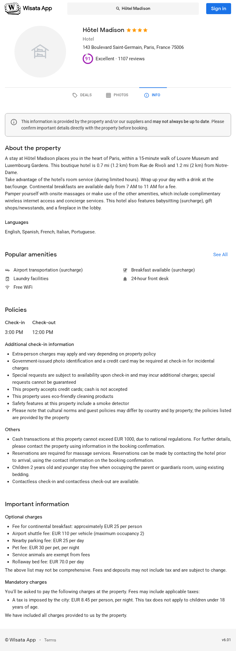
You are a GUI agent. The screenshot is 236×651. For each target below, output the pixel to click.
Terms (50, 640)
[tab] (83, 95)
